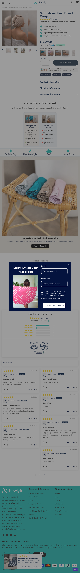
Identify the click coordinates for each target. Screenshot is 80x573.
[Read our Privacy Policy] (66, 298)
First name (45, 279)
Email (43, 266)
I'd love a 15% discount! (54, 306)
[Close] (68, 264)
